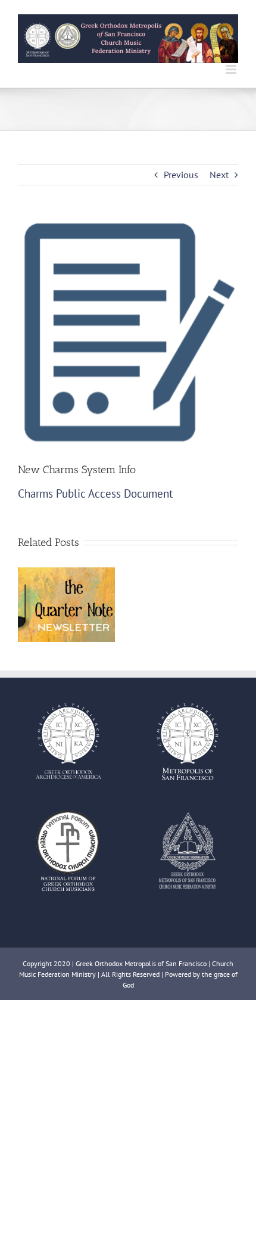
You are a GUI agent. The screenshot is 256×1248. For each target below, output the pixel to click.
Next (219, 175)
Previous (181, 175)
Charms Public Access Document (95, 493)
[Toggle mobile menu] (232, 69)
